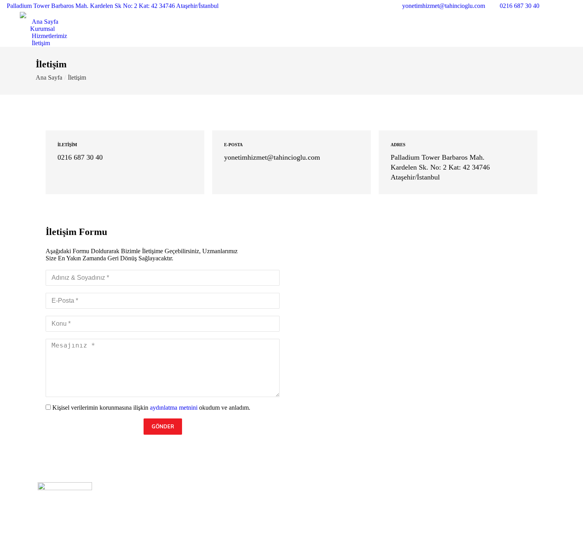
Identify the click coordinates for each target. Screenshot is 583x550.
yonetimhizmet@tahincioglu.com (443, 5)
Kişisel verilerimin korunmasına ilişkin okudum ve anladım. (151, 407)
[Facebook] (429, 515)
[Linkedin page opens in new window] (577, 6)
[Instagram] (443, 515)
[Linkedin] (456, 515)
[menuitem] (39, 21)
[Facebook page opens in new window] (553, 6)
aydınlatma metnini (174, 407)
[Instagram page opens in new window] (565, 6)
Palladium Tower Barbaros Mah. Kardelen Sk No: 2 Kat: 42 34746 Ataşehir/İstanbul (113, 5)
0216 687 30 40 (519, 5)
